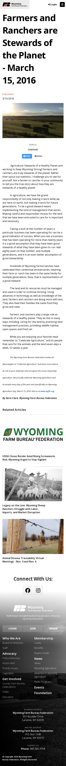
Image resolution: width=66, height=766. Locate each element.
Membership (43, 638)
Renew (53, 628)
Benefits (38, 648)
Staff (5, 648)
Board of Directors (12, 643)
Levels (37, 643)
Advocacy (9, 653)
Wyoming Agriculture (45, 668)
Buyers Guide (41, 653)
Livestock (33, 149)
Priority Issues (10, 668)
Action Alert (8, 663)
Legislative (8, 673)
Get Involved (11, 679)
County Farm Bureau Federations (13, 685)
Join (33, 628)
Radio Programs (43, 681)
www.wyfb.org (47, 391)
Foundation (43, 693)
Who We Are (11, 638)
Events (39, 687)
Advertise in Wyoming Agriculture (45, 675)
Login (13, 628)
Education (7, 697)
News (38, 658)
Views (37, 663)
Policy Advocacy (11, 658)
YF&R (5, 692)
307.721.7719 (37, 748)
